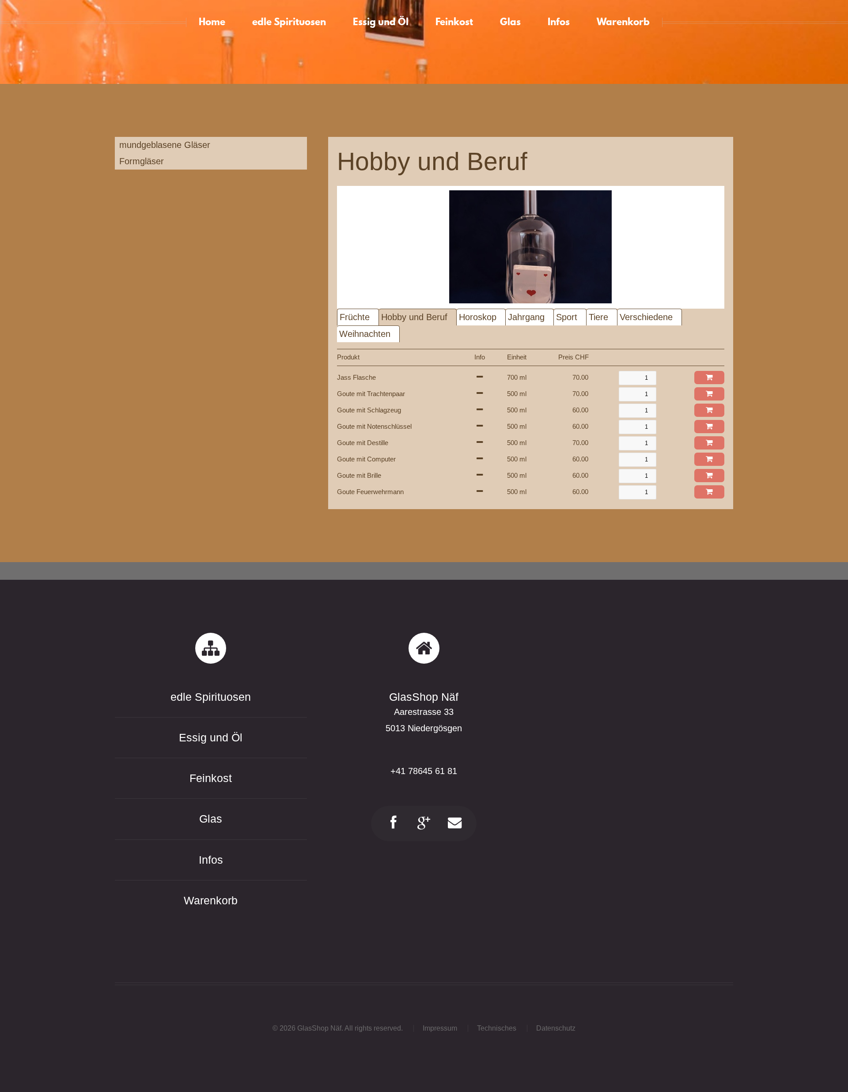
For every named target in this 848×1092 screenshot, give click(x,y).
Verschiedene (646, 317)
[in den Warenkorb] (709, 377)
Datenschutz (555, 1028)
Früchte (355, 317)
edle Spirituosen (210, 697)
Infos (211, 860)
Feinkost (210, 778)
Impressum (440, 1028)
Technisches (496, 1028)
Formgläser (141, 161)
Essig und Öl (210, 737)
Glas (210, 818)
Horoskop (477, 317)
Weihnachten (364, 334)
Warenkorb (211, 900)
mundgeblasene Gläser (164, 145)
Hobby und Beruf (414, 317)
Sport (566, 317)
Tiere (598, 317)
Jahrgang (526, 317)
